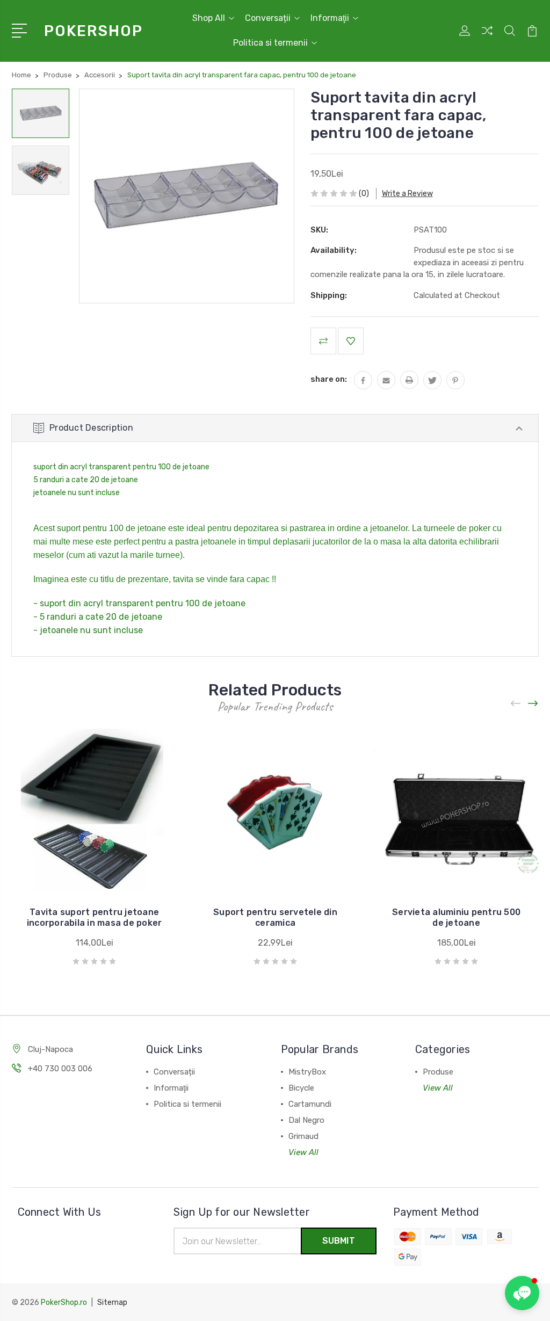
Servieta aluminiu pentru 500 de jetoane (456, 917)
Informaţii (329, 18)
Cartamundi (309, 1104)
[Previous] (516, 703)
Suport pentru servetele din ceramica (275, 917)
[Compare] (487, 37)
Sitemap (112, 1302)
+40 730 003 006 (60, 1068)
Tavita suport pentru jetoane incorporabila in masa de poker (94, 917)
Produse (438, 1072)
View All (303, 1152)
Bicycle (301, 1088)
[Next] (533, 703)
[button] (522, 1293)
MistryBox (307, 1072)
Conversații (268, 18)
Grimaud (303, 1136)
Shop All (208, 18)
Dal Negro (306, 1120)
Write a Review (407, 193)
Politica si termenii (270, 43)
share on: (328, 379)
